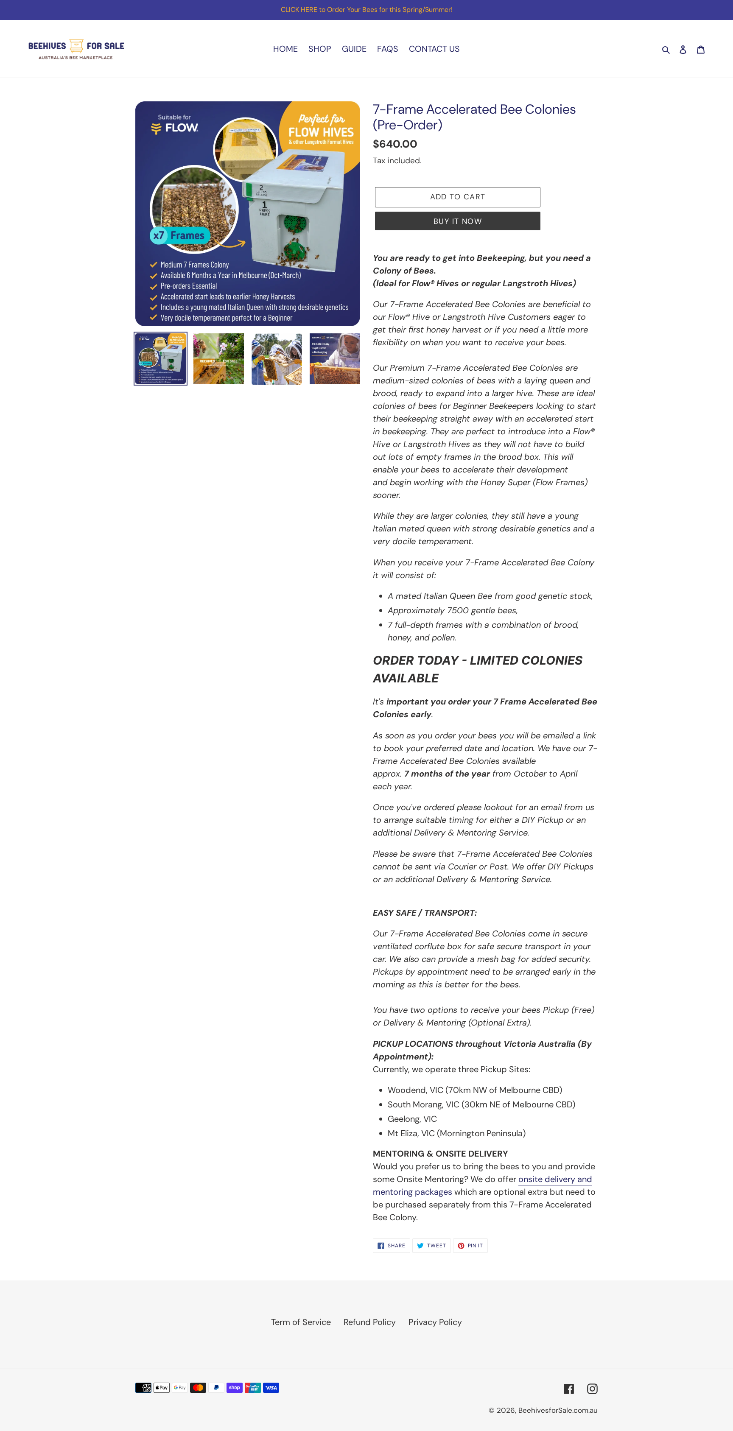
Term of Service (301, 1322)
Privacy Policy (435, 1322)
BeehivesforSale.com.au (558, 1410)
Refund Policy (370, 1322)
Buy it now (458, 221)
